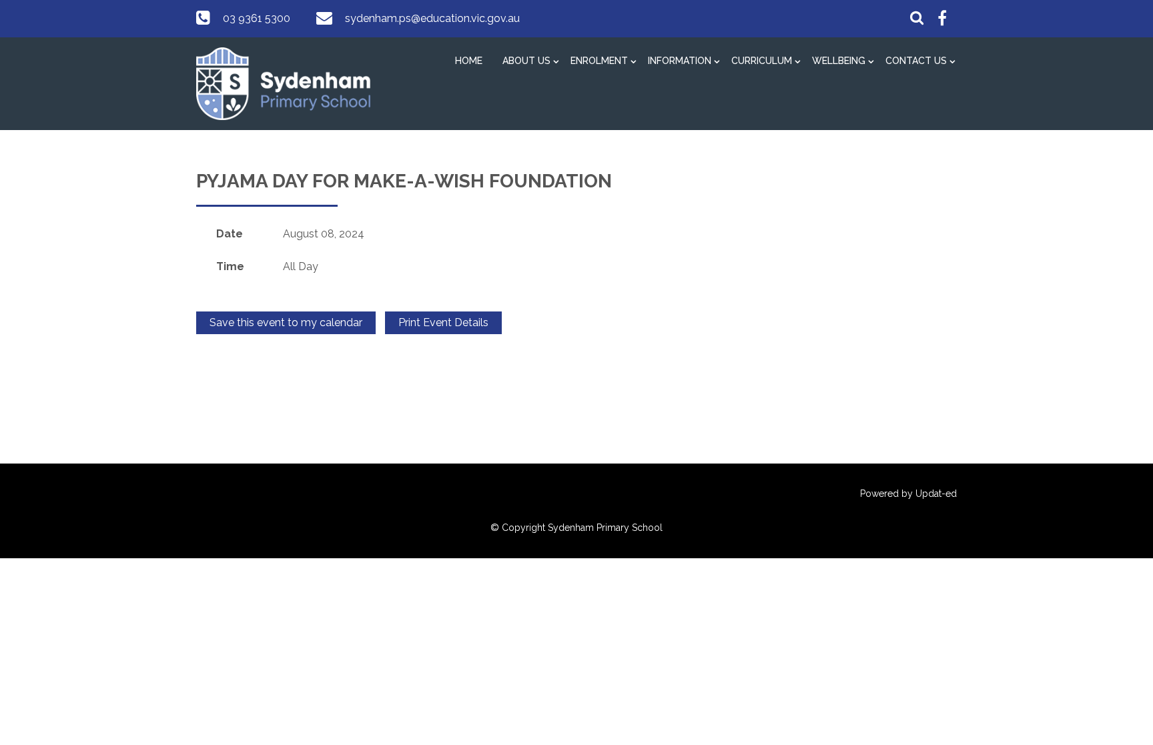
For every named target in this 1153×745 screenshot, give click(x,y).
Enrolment (599, 60)
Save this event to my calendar (286, 322)
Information (679, 60)
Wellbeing (838, 60)
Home (468, 60)
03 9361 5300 (256, 18)
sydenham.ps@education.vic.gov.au (432, 18)
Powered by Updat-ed (908, 493)
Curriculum (761, 60)
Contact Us (916, 60)
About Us (526, 60)
